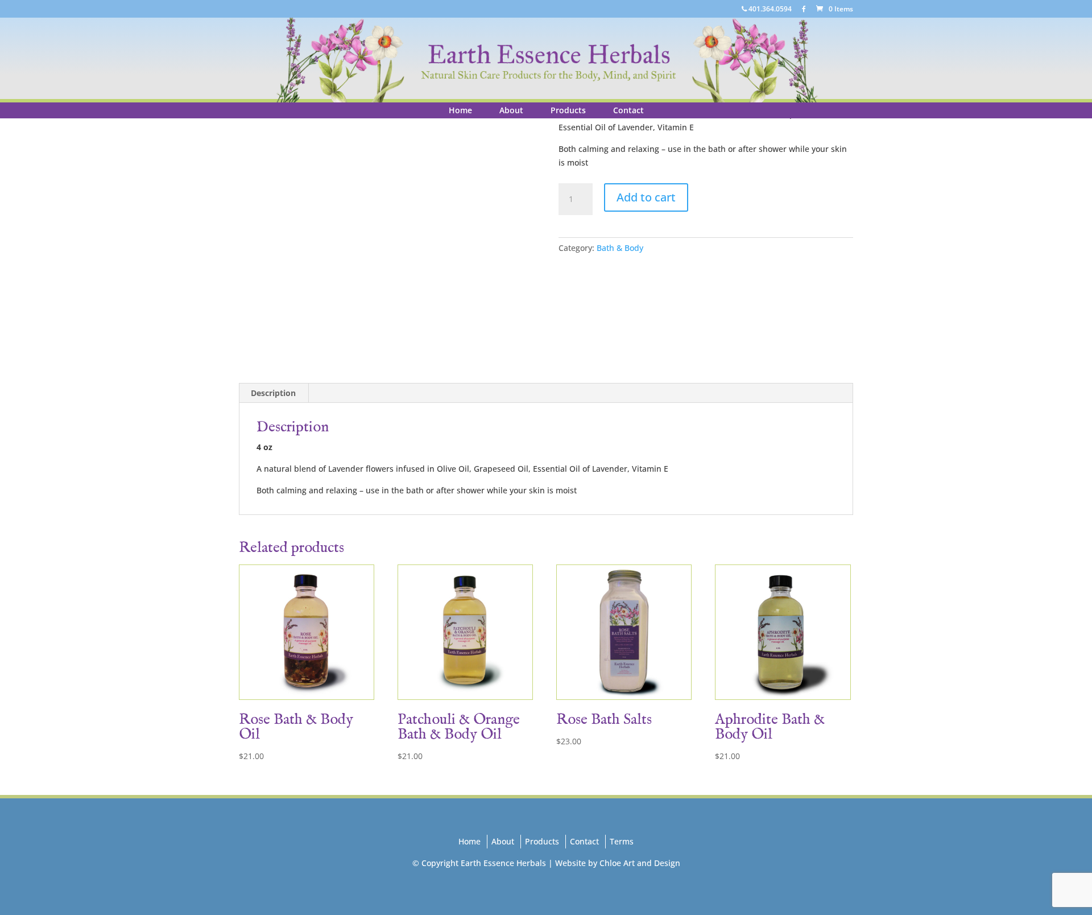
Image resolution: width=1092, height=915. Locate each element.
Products (568, 110)
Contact (628, 110)
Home (460, 110)
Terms (622, 841)
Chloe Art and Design (639, 863)
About (511, 110)
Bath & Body (620, 247)
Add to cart (646, 197)
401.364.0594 (769, 10)
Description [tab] (273, 393)
